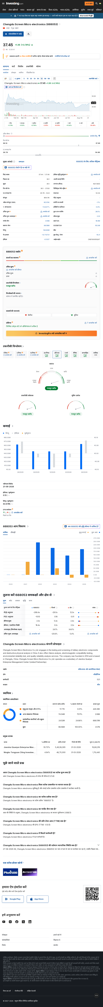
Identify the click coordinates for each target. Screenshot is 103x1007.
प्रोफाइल (13, 73)
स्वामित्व (21, 73)
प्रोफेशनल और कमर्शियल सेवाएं (89, 669)
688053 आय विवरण (14, 526)
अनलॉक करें (36, 634)
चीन (98, 685)
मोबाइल (4, 935)
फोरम (38, 66)
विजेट (4, 945)
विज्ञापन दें (57, 940)
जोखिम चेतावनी (31, 991)
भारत (22, 10)
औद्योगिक (96, 674)
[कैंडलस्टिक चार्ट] (5, 78)
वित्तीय (20, 66)
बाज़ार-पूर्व (30, 10)
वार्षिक (5, 532)
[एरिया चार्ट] (10, 78)
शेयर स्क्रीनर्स (13, 10)
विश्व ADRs (53, 10)
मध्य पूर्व (90, 10)
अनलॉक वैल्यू (93, 136)
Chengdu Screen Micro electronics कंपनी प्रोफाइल (32, 644)
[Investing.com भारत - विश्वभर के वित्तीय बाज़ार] (14, 3)
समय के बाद (41, 10)
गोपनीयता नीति (19, 991)
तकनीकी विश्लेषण (12, 346)
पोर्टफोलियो (6, 940)
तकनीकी (29, 66)
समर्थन (56, 945)
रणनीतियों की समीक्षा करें (62, 56)
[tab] (7, 354)
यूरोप (83, 10)
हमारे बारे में (57, 935)
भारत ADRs (65, 10)
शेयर (4, 10)
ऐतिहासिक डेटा (30, 73)
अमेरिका (75, 10)
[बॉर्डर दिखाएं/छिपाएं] (54, 78)
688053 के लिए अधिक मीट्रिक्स (88, 161)
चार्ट (13, 66)
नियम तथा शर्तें (7, 991)
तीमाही (13, 532)
